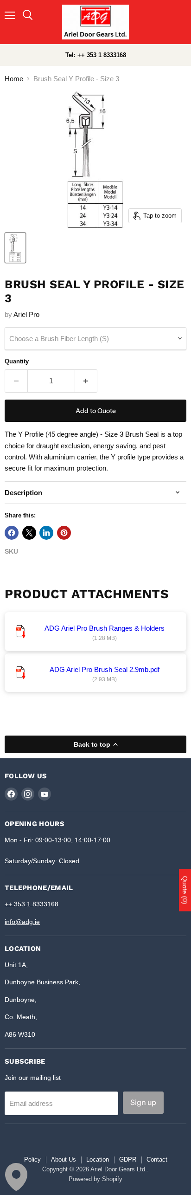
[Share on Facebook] (12, 533)
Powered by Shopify (95, 1179)
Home (14, 79)
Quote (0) (185, 890)
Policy (32, 1159)
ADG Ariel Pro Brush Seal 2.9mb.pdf (104, 669)
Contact (156, 1159)
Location (97, 1159)
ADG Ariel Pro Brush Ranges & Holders (105, 628)
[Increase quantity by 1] (86, 381)
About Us (63, 1159)
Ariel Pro (26, 314)
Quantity (17, 361)
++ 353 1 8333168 (31, 904)
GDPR (127, 1159)
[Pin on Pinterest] (64, 533)
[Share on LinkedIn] (46, 533)
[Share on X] (29, 533)
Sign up (143, 1102)
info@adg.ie (22, 921)
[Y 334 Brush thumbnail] (15, 248)
